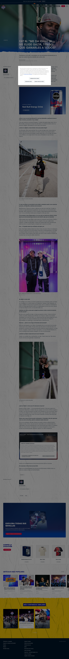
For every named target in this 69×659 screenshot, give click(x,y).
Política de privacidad (28, 74)
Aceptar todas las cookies (39, 81)
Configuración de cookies (34, 78)
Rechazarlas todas (28, 81)
